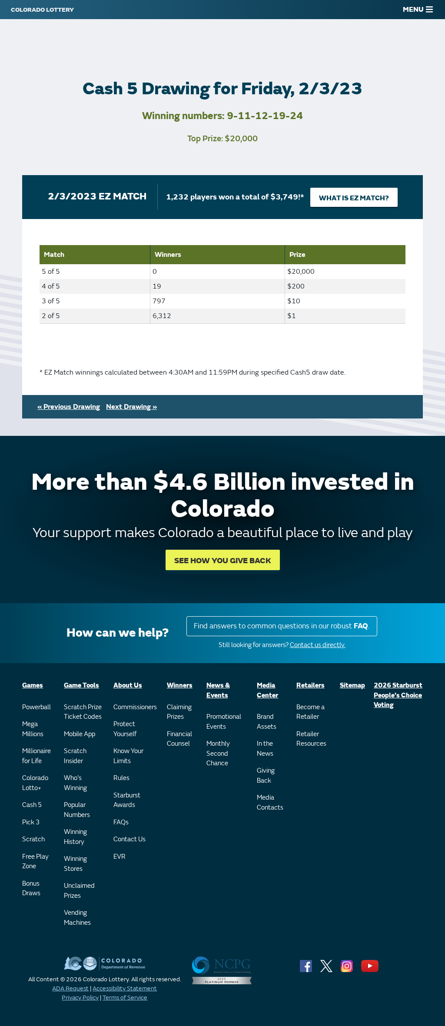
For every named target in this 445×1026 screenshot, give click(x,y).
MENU (413, 9)
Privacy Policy (80, 997)
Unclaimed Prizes (79, 891)
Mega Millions (32, 729)
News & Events (218, 690)
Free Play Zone (35, 862)
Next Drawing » (131, 406)
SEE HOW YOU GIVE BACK (222, 561)
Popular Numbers (77, 810)
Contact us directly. (317, 645)
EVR (119, 857)
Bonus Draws (31, 889)
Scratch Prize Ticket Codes (83, 712)
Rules (121, 778)
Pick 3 (31, 822)
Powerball (36, 707)
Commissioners (135, 707)
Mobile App (79, 734)
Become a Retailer (310, 712)
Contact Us (129, 839)
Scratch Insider (75, 756)
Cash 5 (32, 805)
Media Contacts (270, 803)
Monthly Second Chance (218, 753)
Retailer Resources (311, 739)
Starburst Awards (126, 800)
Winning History (75, 837)
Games (32, 685)
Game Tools (81, 685)
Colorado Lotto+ (35, 783)
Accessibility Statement (125, 988)
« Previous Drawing (68, 406)
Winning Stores (75, 864)
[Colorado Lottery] (42, 9)
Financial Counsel (179, 739)
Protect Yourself (124, 729)
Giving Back (266, 776)
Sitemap (352, 685)
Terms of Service (125, 997)
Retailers (310, 685)
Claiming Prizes (179, 712)
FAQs (121, 822)
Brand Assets (266, 722)
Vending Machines (77, 918)
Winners (180, 685)
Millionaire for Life (36, 756)
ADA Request (70, 988)
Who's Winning (75, 783)
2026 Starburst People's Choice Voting (398, 695)
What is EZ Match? (354, 198)
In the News (265, 749)
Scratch (33, 839)
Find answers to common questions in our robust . (282, 626)
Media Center (267, 690)
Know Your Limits (128, 756)
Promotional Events (223, 722)
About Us (127, 685)
